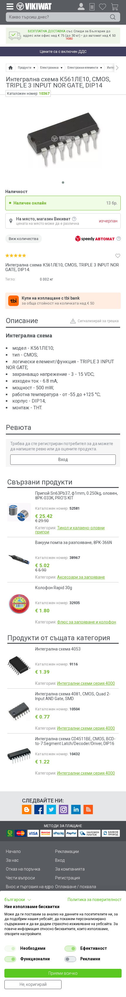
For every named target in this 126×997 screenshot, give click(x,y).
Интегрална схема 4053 (58, 649)
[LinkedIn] (76, 809)
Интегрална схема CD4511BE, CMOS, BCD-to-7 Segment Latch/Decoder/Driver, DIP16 (75, 741)
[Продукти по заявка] (92, 6)
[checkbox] (10, 949)
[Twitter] (51, 809)
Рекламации (67, 851)
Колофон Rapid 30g (53, 587)
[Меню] (9, 6)
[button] (17, 899)
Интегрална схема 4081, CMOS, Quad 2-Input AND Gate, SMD (72, 696)
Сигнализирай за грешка (98, 321)
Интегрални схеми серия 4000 (86, 683)
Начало (13, 851)
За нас (12, 860)
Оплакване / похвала (75, 886)
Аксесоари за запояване (81, 577)
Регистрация (67, 878)
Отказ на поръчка (23, 869)
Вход (63, 459)
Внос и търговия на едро (30, 886)
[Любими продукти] (102, 6)
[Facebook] (39, 809)
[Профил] (81, 6)
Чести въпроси (20, 878)
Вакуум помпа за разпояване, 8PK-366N (73, 542)
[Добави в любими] (118, 255)
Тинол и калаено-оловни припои (70, 529)
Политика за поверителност (95, 899)
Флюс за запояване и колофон (86, 622)
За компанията (70, 869)
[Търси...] (112, 17)
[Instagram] (63, 809)
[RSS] (88, 809)
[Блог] (26, 809)
